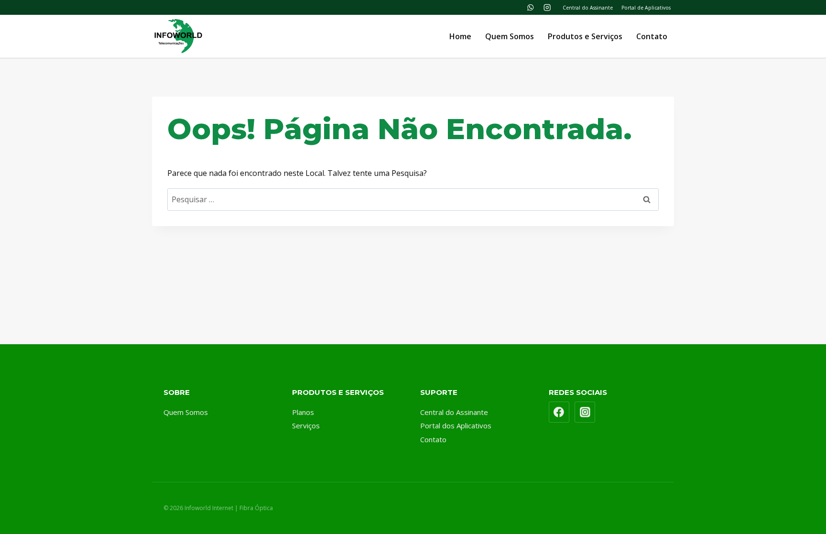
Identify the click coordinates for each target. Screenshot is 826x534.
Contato (651, 36)
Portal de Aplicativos (646, 7)
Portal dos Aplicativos (455, 425)
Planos (303, 412)
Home (460, 36)
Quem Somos (509, 36)
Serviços (306, 425)
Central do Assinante (588, 7)
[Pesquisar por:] (413, 199)
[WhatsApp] (530, 7)
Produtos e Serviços (585, 36)
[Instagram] (547, 7)
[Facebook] (559, 412)
